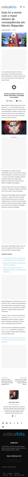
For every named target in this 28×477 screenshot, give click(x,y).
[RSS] (14, 423)
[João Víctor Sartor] (14, 394)
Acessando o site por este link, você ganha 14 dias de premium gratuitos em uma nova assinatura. (13, 340)
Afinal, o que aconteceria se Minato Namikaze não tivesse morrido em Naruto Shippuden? (14, 270)
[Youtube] (3, 426)
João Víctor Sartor (6, 30)
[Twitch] (17, 423)
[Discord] (3, 423)
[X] (15, 415)
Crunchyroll (6, 329)
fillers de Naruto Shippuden (16, 317)
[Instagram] (10, 423)
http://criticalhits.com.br (14, 404)
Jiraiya (8, 107)
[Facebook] (12, 415)
